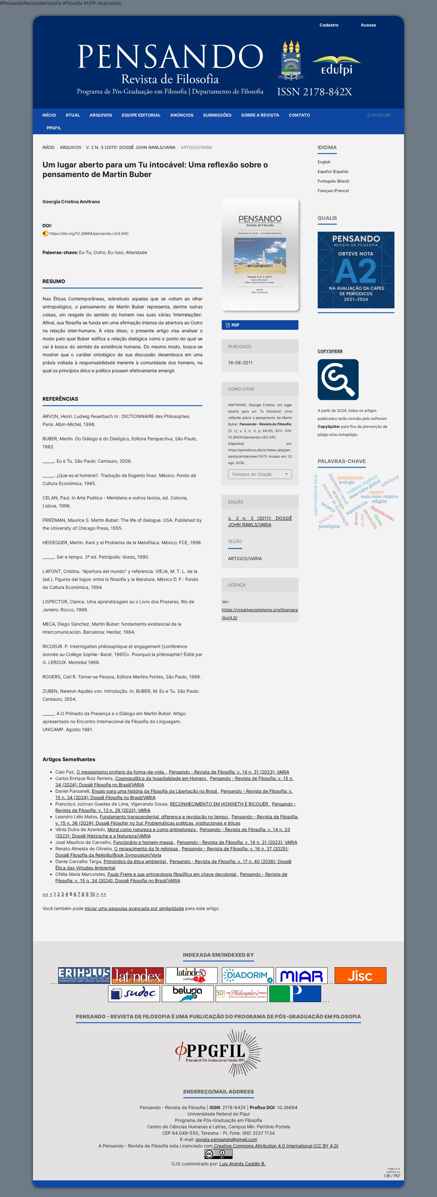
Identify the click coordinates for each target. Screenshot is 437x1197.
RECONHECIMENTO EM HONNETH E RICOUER (219, 804)
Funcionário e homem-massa (143, 842)
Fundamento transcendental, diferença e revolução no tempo (164, 816)
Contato (299, 115)
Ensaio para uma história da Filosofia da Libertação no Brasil (155, 791)
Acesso (368, 24)
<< (45, 894)
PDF (235, 325)
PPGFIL (54, 127)
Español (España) (333, 171)
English (324, 161)
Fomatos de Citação (252, 474)
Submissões (217, 115)
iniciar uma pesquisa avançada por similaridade (134, 908)
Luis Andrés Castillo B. (242, 1163)
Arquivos (101, 115)
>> (103, 894)
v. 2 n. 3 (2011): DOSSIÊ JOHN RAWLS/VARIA (131, 147)
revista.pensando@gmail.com (226, 1139)
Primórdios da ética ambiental (135, 861)
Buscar (380, 115)
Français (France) (333, 190)
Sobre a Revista (260, 115)
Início (49, 115)
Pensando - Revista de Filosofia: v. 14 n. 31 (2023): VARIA (229, 772)
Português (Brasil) (333, 181)
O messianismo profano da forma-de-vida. (121, 772)
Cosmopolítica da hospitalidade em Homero (161, 778)
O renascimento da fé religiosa (146, 848)
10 (92, 894)
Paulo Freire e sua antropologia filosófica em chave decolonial (172, 874)
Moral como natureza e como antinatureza (152, 829)
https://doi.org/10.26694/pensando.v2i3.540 (89, 233)
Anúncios (182, 115)
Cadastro (329, 24)
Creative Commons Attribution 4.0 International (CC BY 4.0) (275, 1145)
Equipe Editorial (141, 115)
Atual (73, 115)
